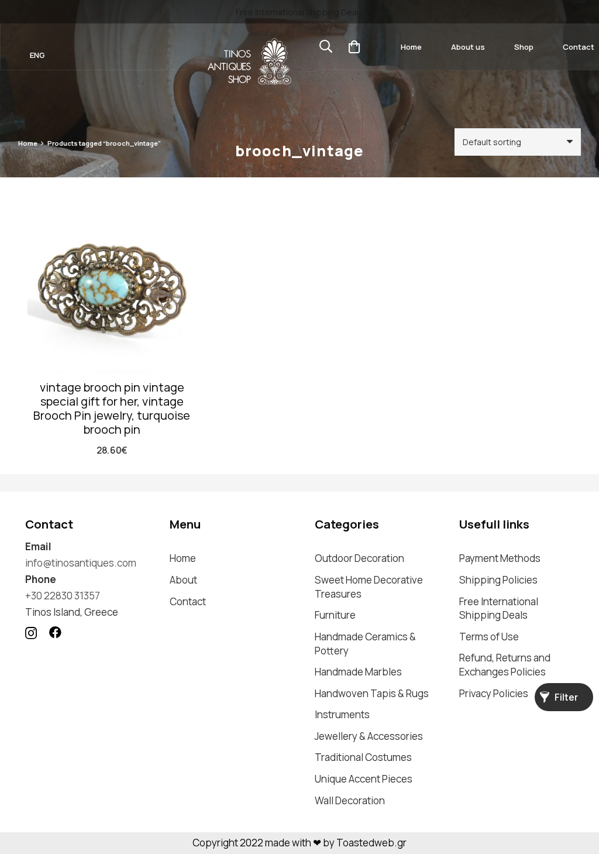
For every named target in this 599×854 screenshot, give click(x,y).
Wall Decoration (350, 800)
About (183, 580)
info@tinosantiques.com (80, 563)
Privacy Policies (493, 693)
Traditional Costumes (363, 757)
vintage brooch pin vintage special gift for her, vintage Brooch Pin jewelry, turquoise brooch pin (111, 408)
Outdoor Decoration (359, 558)
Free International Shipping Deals (498, 608)
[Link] (249, 61)
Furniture (335, 615)
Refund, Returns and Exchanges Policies (504, 664)
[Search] (326, 47)
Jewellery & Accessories (369, 736)
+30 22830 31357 (62, 595)
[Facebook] (55, 632)
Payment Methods (500, 558)
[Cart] (354, 46)
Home (27, 143)
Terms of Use (489, 636)
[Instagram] (31, 633)
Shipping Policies (498, 580)
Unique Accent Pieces (363, 779)
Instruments (342, 714)
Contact (188, 601)
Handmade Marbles (358, 671)
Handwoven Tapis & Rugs (372, 693)
